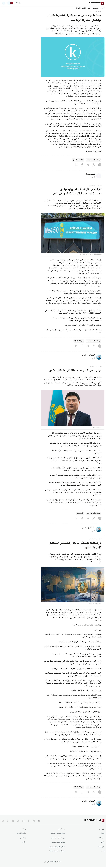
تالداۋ (102, 842)
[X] (76, 165)
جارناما (23, 842)
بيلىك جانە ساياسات (94, 160)
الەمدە (102, 851)
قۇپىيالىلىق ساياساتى (58, 838)
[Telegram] (88, 165)
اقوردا (78, 8)
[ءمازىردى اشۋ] (3, 3)
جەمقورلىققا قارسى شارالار (57, 847)
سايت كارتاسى (21, 833)
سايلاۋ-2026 (78, 341)
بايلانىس (23, 838)
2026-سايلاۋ (95, 8)
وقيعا (88, 8)
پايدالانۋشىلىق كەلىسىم (58, 833)
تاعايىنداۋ (83, 8)
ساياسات (101, 838)
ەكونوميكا (101, 847)
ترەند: (102, 8)
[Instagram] (99, 165)
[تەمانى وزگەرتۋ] (10, 3)
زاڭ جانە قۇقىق (78, 160)
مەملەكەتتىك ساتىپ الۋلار (57, 851)
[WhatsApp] (93, 165)
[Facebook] (82, 165)
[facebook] (28, 821)
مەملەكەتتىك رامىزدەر (58, 842)
